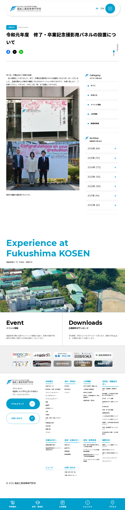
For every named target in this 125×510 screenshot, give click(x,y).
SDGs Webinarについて (109, 458)
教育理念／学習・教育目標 (53, 389)
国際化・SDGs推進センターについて (110, 445)
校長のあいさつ (50, 386)
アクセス (48, 432)
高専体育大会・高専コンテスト (110, 402)
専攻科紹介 (67, 389)
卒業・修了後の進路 (107, 410)
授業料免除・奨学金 (88, 400)
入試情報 (87, 381)
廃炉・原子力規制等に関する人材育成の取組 (91, 445)
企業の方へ (67, 448)
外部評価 (48, 426)
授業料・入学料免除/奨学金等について (110, 423)
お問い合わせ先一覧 (69, 472)
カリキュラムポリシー (52, 399)
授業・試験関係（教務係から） (109, 389)
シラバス (66, 392)
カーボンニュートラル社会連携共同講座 (91, 450)
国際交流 (106, 440)
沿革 (47, 411)
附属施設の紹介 (50, 423)
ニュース (49, 467)
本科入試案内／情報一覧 (90, 386)
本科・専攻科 (69, 381)
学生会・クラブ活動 (107, 398)
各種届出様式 (106, 413)
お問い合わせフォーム (70, 475)
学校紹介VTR (49, 408)
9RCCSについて (106, 461)
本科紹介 (66, 386)
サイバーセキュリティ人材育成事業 (91, 460)
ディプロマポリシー (51, 395)
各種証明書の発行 (50, 445)
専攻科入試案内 (87, 392)
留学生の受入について (108, 449)
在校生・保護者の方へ (109, 382)
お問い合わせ (69, 467)
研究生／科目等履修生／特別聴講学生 (91, 396)
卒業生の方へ (51, 440)
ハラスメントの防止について (110, 419)
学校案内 (49, 381)
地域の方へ (67, 445)
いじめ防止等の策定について (110, 416)
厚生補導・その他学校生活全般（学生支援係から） (110, 394)
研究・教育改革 (89, 440)
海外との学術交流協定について (110, 453)
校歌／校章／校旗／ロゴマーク (53, 418)
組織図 (47, 405)
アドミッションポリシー (52, 392)
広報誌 (47, 414)
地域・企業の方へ (71, 440)
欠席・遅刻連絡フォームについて (110, 428)
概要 (47, 402)
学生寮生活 (105, 406)
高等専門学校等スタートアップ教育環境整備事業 (91, 455)
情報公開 (48, 429)
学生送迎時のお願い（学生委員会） (110, 433)
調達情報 (66, 451)
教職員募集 (67, 454)
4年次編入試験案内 (88, 389)
